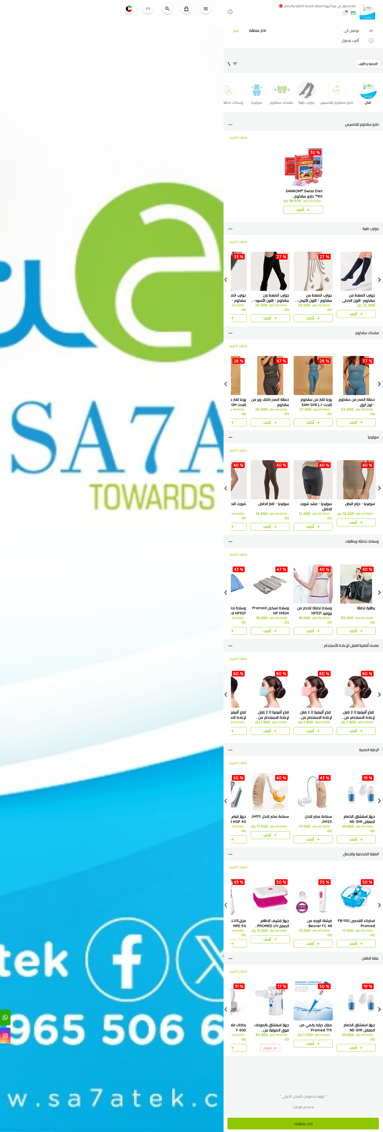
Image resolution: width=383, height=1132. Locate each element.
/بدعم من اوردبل (303, 1107)
